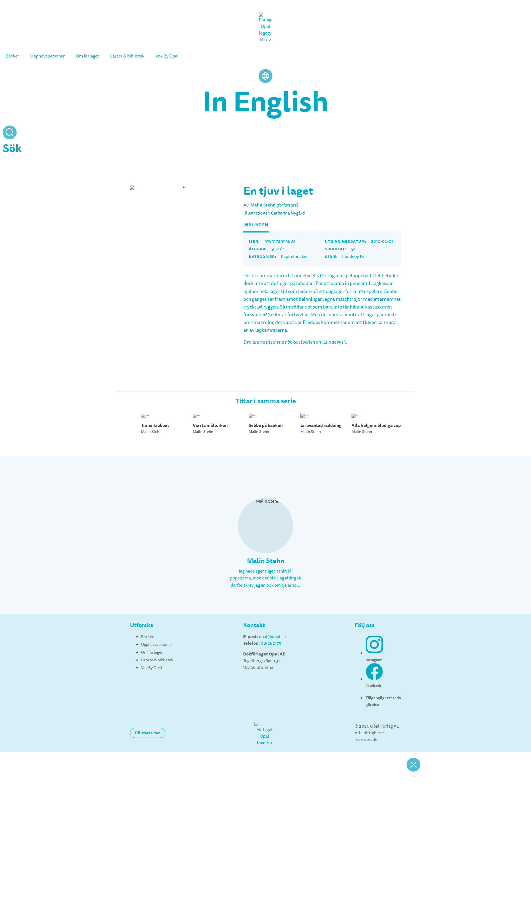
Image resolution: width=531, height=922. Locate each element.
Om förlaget (87, 56)
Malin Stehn (263, 205)
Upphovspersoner (47, 56)
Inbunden (256, 225)
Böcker (12, 56)
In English (265, 101)
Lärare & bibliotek (127, 56)
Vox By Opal (167, 56)
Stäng (413, 776)
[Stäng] (413, 765)
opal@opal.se (272, 637)
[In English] (265, 76)
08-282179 (271, 643)
